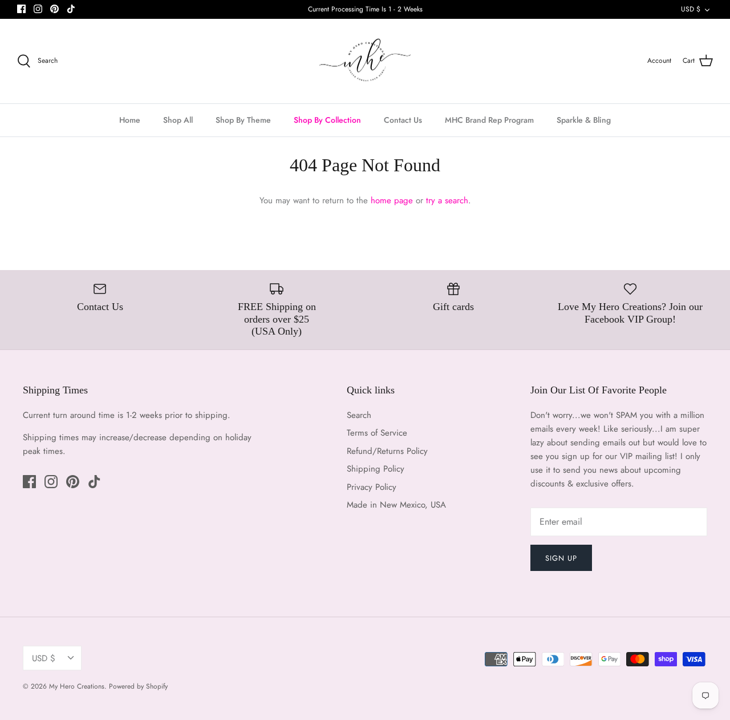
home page (392, 200)
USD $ (690, 9)
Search (359, 415)
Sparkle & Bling (584, 120)
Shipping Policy (375, 468)
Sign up (561, 558)
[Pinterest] (54, 9)
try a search (447, 200)
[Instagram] (38, 9)
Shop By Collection (327, 120)
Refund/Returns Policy (387, 451)
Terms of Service (377, 433)
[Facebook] (21, 9)
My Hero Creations (76, 686)
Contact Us (403, 120)
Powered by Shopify (138, 686)
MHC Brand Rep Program (489, 120)
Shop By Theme (243, 120)
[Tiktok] (71, 9)
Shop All (178, 120)
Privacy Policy (371, 487)
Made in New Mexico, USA (396, 504)
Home (129, 120)
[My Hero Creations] (365, 61)
